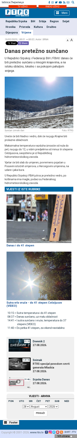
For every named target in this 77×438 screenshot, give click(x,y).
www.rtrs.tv (37, 432)
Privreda (24, 26)
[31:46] (20, 383)
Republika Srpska (16, 21)
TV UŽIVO (23, 6)
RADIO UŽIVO (52, 6)
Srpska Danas (41, 379)
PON (11, 401)
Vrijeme (26, 32)
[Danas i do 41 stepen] (39, 217)
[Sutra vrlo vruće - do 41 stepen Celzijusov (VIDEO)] (39, 274)
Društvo (51, 26)
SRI (31, 401)
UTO (21, 401)
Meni (64, 13)
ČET (38, 401)
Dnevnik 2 (39, 341)
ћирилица (18, 2)
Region (54, 21)
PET (47, 401)
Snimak (37, 360)
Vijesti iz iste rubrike (23, 189)
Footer (13, 422)
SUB (57, 401)
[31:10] (20, 345)
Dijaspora (12, 32)
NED (66, 401)
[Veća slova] (71, 39)
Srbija (42, 21)
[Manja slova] (67, 39)
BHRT (67, 432)
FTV (74, 432)
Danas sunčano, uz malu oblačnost (32, 316)
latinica (6, 2)
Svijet (65, 21)
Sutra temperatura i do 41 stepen (31, 312)
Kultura (38, 26)
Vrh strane (63, 436)
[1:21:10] (20, 363)
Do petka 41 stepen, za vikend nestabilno (36, 327)
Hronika (11, 26)
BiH (33, 21)
